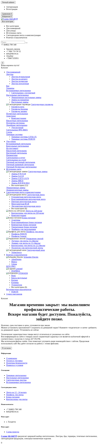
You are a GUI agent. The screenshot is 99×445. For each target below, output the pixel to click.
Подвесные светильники (17, 114)
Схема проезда (12, 432)
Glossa (14, 264)
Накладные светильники (17, 121)
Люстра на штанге (19, 79)
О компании (11, 358)
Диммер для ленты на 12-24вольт (25, 243)
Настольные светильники (17, 95)
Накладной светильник (16, 151)
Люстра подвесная (19, 81)
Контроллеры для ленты (16, 399)
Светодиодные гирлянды (42, 104)
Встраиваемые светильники (18, 90)
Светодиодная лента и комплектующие (23, 192)
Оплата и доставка (14, 361)
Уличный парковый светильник (20, 164)
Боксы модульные (19, 278)
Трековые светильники (16, 375)
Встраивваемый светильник (18, 144)
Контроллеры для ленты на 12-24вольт (28, 245)
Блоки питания (28, 218)
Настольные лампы (19, 102)
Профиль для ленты (35, 232)
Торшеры (10, 88)
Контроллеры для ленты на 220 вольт (27, 213)
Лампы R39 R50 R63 (20, 183)
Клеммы (15, 282)
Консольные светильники (17, 146)
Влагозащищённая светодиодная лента (28, 199)
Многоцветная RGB (20, 204)
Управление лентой (34, 238)
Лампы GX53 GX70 (20, 178)
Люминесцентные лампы (17, 190)
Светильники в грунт (15, 158)
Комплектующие (18, 118)
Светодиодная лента (36, 195)
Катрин (14, 280)
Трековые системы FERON (23, 139)
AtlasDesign (16, 259)
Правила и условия (14, 365)
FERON (14, 292)
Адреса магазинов (14, 294)
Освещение (5, 370)
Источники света (13, 169)
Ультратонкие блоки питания (24, 227)
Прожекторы (12, 155)
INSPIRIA (15, 271)
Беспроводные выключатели (18, 289)
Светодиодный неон (36, 250)
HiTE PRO (10, 266)
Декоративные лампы (15, 188)
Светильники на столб (16, 160)
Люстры (9, 74)
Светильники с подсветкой (23, 93)
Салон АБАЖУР (9, 436)
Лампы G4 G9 (17, 176)
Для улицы (11, 141)
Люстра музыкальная (20, 77)
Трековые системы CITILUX (24, 137)
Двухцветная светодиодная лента (26, 206)
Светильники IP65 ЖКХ (17, 130)
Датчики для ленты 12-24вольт (24, 241)
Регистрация (11, 9)
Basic (13, 275)
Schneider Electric (31, 257)
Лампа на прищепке (20, 100)
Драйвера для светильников (23, 229)
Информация (6, 353)
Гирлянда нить (17, 107)
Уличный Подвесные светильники (21, 167)
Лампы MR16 (17, 181)
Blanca (14, 262)
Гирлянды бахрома (19, 109)
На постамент (12, 148)
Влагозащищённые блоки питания (26, 222)
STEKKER (23, 273)
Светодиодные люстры (16, 380)
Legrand (19, 269)
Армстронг (11, 116)
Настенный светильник (16, 153)
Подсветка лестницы (15, 123)
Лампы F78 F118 (18, 174)
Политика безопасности (16, 363)
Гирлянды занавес (19, 111)
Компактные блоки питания (23, 225)
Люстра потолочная (20, 83)
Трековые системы (14, 134)
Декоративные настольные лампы (26, 97)
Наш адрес (5, 427)
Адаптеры (15, 220)
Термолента (16, 252)
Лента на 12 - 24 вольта (16, 392)
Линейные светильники (16, 125)
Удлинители (16, 285)
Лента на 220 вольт (34, 211)
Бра (7, 86)
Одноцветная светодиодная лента (26, 197)
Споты (9, 132)
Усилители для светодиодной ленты (27, 248)
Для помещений (13, 72)
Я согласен (6, 348)
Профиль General (18, 236)
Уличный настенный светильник (20, 162)
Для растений (17, 127)
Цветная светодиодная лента (24, 201)
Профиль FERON (19, 234)
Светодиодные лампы (37, 171)
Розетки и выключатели (16, 255)
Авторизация (12, 7)
